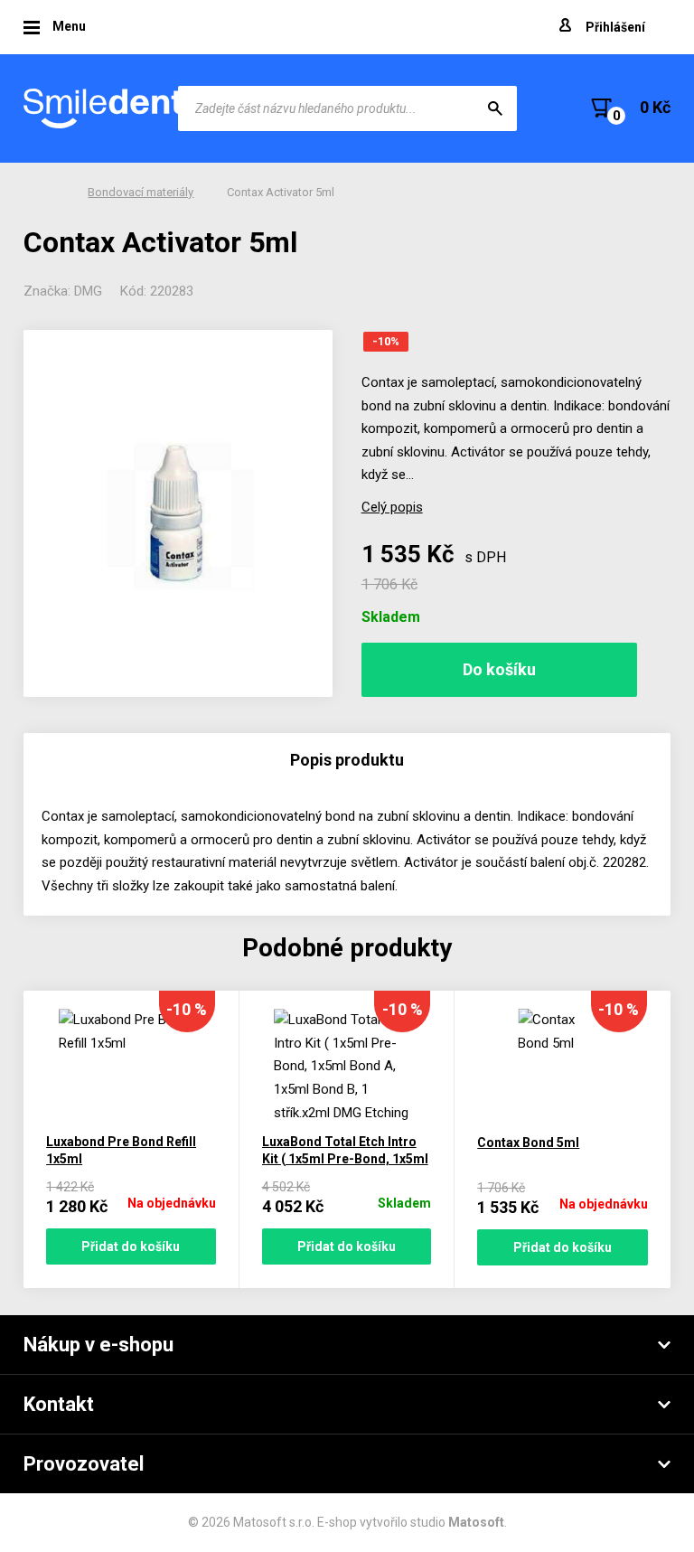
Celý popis (392, 507)
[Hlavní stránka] (104, 108)
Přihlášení (615, 27)
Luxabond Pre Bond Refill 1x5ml (121, 1150)
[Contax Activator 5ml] (178, 513)
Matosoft (476, 1522)
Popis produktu (347, 759)
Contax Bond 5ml (528, 1142)
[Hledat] (495, 108)
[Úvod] (49, 192)
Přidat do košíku (130, 1246)
